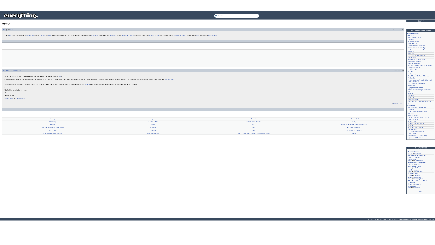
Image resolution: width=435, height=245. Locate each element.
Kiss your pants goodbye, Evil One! (418, 117)
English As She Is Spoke (415, 138)
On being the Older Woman (416, 123)
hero (197, 35)
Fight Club (411, 53)
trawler (157, 35)
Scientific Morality (413, 115)
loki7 (11, 30)
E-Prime (410, 125)
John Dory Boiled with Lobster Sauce (52, 127)
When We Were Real (414, 37)
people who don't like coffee (416, 46)
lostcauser (417, 153)
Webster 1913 (17, 70)
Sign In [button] (421, 21)
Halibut (52, 124)
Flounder (87, 84)
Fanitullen (153, 130)
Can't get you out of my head (416, 55)
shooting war (30, 35)
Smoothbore (411, 72)
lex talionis (153, 127)
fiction (410, 153)
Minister (175, 35)
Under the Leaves (413, 42)
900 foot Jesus (412, 44)
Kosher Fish (52, 130)
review (410, 161)
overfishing (113, 35)
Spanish (151, 35)
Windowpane (21, 98)
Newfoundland (212, 35)
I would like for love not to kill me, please (420, 66)
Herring (52, 119)
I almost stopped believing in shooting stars (354, 124)
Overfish (253, 119)
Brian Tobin (181, 35)
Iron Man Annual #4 (414, 64)
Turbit (253, 127)
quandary (411, 95)
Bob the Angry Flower (353, 127)
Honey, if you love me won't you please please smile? (253, 133)
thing (4, 30)
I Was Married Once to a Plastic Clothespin (418, 181)
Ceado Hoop (412, 186)
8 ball (253, 130)
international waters (128, 35)
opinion (410, 164)
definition (6, 70)
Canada (42, 35)
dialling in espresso (414, 74)
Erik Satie (411, 39)
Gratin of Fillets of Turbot (253, 122)
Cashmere (411, 109)
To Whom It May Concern (415, 127)
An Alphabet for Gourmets (354, 130)
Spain (50, 35)
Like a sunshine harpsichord (416, 84)
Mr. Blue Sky (411, 78)
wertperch (416, 157)
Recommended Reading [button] (421, 30)
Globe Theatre (412, 134)
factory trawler (153, 119)
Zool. (59, 76)
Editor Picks (411, 105)
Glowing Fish (419, 161)
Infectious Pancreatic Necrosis (354, 119)
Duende (410, 93)
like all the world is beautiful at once (419, 76)
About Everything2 (413, 33)
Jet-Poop (417, 168)
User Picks (410, 35)
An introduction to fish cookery (52, 133)
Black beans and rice (414, 61)
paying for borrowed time (415, 88)
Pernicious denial (413, 119)
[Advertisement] (217, 6)
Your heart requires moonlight (417, 48)
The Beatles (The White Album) (417, 136)
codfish (153, 124)
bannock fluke (169, 79)
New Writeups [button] (421, 148)
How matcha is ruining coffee (416, 59)
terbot (354, 133)
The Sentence (412, 57)
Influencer (411, 97)
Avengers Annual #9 (414, 68)
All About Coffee (413, 70)
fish (10, 35)
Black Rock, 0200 (413, 99)
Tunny (354, 122)
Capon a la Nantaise (153, 133)
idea (409, 157)
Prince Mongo (412, 86)
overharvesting (153, 122)
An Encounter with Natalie (416, 131)
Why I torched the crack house (417, 107)
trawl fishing (52, 122)
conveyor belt (412, 121)
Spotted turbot (9, 98)
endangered (95, 35)
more (420, 191)
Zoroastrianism (412, 129)
